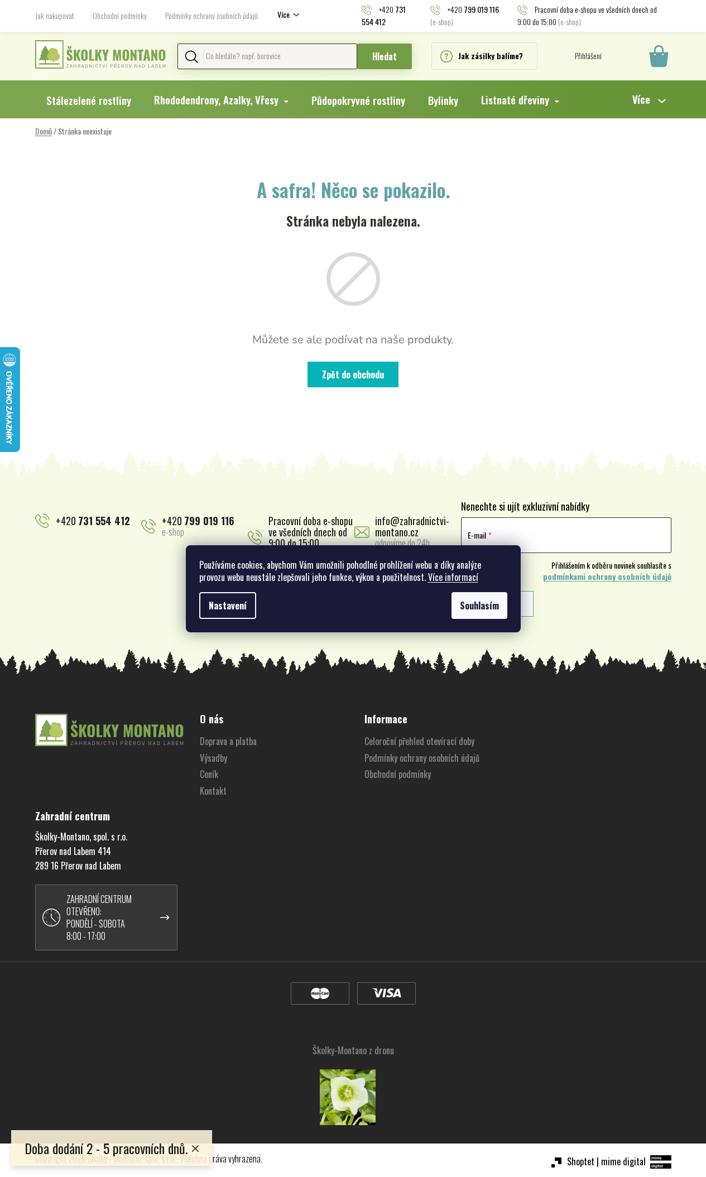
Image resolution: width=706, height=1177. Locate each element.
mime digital (623, 1161)
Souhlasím (479, 605)
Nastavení (228, 605)
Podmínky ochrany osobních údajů (211, 15)
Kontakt (213, 791)
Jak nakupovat (54, 15)
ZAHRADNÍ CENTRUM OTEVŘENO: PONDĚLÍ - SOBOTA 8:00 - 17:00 (99, 917)
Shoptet (580, 1161)
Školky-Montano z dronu (353, 1050)
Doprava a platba (228, 741)
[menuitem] (88, 100)
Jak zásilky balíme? (490, 55)
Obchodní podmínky (120, 15)
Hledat (384, 56)
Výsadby (213, 758)
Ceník (209, 774)
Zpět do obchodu (353, 374)
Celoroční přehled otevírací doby (419, 741)
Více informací (453, 577)
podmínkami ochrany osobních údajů (607, 576)
